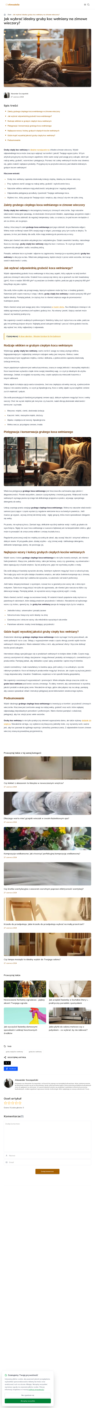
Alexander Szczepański (19, 94)
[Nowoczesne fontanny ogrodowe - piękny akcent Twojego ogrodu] (25, 989)
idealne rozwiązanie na (39, 150)
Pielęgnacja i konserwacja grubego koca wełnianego (30, 126)
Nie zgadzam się (27, 1395)
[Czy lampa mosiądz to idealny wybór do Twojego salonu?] (47, 944)
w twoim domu (58, 307)
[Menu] (85, 5)
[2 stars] (9, 1103)
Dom (9, 15)
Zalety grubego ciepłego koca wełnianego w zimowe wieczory (34, 111)
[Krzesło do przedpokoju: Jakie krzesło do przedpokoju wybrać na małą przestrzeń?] (47, 909)
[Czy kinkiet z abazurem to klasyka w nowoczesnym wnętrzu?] (47, 768)
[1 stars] (5, 1103)
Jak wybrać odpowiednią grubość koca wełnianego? (30, 116)
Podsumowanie (14, 140)
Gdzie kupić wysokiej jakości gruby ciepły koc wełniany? (31, 135)
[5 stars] (20, 1103)
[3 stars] (12, 1103)
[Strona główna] (5, 15)
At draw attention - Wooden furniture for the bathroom (40, 336)
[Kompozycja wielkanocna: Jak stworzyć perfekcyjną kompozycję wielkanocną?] (47, 838)
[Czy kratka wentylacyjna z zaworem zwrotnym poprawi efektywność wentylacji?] (47, 873)
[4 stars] (16, 1103)
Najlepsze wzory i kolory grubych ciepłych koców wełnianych (33, 131)
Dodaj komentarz (47, 1171)
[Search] (88, 5)
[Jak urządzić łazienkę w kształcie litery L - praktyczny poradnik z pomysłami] (70, 989)
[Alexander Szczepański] (6, 95)
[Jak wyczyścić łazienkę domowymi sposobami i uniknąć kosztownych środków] (25, 1016)
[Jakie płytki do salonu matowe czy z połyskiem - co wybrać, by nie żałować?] (70, 1016)
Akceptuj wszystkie (28, 1401)
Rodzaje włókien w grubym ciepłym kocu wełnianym (30, 121)
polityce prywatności (36, 1390)
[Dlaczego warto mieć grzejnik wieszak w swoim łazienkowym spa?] (47, 803)
